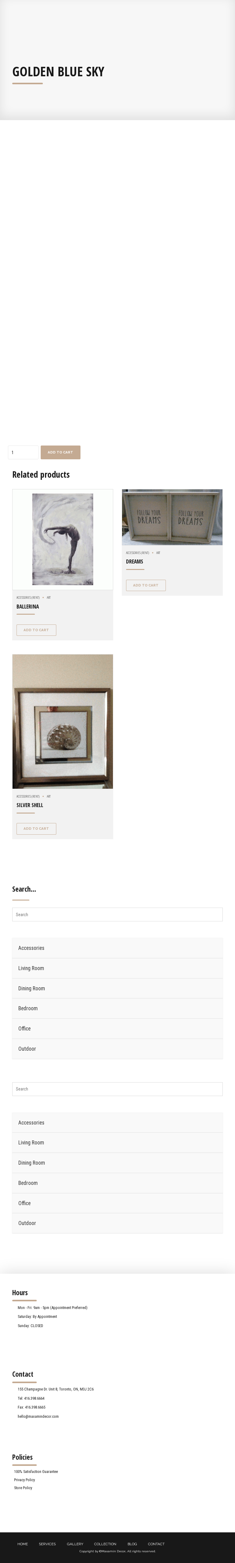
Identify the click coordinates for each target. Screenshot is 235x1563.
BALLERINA (28, 606)
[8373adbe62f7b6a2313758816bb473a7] (172, 517)
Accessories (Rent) (28, 597)
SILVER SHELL (30, 805)
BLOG (132, 1544)
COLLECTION (105, 1544)
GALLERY (75, 1544)
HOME (22, 1544)
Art (48, 597)
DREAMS (134, 561)
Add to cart (60, 452)
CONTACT (156, 1544)
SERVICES (47, 1544)
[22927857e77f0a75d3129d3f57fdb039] (62, 721)
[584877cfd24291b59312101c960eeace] (62, 539)
